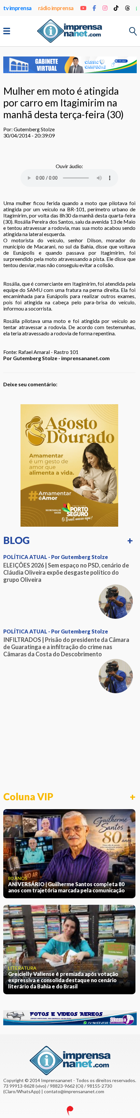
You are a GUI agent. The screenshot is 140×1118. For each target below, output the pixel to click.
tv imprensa (17, 8)
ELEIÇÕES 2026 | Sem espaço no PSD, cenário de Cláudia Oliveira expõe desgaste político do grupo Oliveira (66, 572)
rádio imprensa (56, 8)
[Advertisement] (69, 742)
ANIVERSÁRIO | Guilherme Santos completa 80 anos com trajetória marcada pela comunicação (66, 887)
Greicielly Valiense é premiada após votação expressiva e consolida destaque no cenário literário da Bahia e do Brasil (63, 980)
